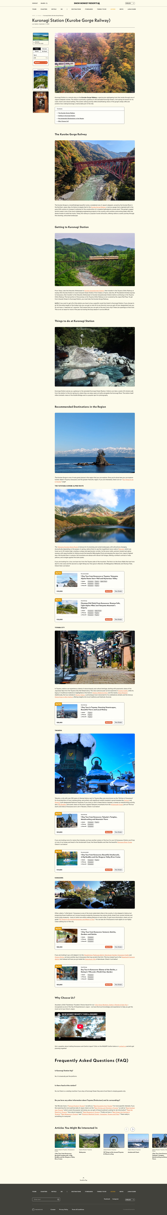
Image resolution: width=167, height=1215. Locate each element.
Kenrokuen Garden (111, 955)
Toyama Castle (123, 691)
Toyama (97, 581)
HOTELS (53, 9)
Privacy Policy (63, 1209)
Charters (44, 49)
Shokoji (57, 802)
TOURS (34, 9)
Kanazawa (90, 581)
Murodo (121, 549)
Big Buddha (62, 804)
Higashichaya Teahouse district (94, 955)
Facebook (107, 1199)
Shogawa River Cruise (125, 842)
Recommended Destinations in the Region (71, 118)
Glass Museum (123, 693)
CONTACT (35, 3)
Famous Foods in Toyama (76, 1106)
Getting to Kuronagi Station (66, 116)
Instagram (115, 1199)
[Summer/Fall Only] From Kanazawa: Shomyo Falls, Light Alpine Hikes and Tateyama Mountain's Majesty (100, 605)
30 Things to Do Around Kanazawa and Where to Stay (76, 919)
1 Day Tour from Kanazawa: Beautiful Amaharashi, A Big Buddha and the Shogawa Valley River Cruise (100, 856)
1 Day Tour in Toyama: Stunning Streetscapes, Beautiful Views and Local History (98, 708)
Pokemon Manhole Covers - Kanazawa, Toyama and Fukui (100, 1114)
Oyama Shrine (59, 957)
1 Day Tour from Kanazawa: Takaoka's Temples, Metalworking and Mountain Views (99, 818)
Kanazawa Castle (123, 955)
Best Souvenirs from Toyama (103, 1106)
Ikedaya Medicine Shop (100, 693)
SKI (62, 9)
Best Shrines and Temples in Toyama (106, 1108)
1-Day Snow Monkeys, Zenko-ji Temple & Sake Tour (111, 1005)
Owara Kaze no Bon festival (64, 697)
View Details (118, 591)
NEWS (121, 9)
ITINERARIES (89, 9)
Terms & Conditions (78, 1209)
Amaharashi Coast (117, 804)
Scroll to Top (83, 1180)
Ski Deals (44, 51)
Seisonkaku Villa (90, 959)
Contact (53, 1209)
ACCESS (113, 9)
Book (109, 591)
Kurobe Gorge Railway (98, 207)
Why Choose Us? (63, 121)
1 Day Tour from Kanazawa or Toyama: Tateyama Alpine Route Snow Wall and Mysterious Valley (99, 577)
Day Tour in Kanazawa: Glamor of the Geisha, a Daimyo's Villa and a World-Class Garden (99, 970)
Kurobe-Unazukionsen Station (94, 291)
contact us (122, 1046)
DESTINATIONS (76, 9)
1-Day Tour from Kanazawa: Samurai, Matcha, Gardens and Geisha (98, 933)
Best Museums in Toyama (91, 1112)
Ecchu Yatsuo (80, 695)
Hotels (37, 51)
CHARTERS (44, 9)
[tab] (37, 49)
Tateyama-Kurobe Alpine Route (68, 547)
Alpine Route (103, 581)
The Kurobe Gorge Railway (66, 113)
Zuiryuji (126, 800)
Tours (36, 49)
